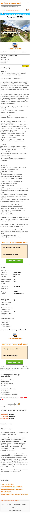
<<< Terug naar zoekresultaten (10, 10)
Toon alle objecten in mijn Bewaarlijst (11, 489)
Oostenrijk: (8, 416)
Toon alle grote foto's (15, 48)
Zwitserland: (7, 418)
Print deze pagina (5, 491)
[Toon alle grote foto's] (15, 31)
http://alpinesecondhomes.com (9, 394)
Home (2, 504)
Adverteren (15, 507)
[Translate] (15, 66)
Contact (9, 504)
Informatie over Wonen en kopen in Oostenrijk (14, 494)
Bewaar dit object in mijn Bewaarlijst (11, 486)
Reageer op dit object (6, 484)
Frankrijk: (7, 414)
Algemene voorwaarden (20, 504)
